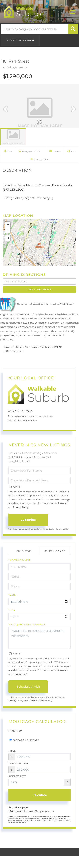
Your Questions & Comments (26, 624)
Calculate (39, 795)
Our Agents (30, 420)
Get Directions (39, 289)
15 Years (33, 740)
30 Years (18, 740)
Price (12, 750)
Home (6, 346)
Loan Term (15, 730)
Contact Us (14, 420)
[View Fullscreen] (7, 238)
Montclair (45, 346)
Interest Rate (17, 776)
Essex (34, 346)
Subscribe (28, 520)
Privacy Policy (20, 507)
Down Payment (18, 763)
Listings (17, 346)
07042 (58, 346)
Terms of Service (37, 700)
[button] (73, 29)
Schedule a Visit (54, 551)
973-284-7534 (21, 411)
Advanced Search (20, 40)
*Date (12, 594)
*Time (11, 609)
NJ (26, 346)
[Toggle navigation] (71, 11)
